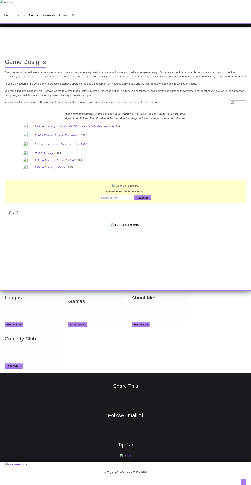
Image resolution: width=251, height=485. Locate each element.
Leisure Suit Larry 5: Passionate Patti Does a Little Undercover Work (74, 126)
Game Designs (25, 62)
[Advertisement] (125, 40)
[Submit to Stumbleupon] (119, 401)
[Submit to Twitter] (132, 401)
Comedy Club (20, 339)
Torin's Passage (44, 153)
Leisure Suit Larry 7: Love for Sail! (55, 160)
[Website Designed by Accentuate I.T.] (16, 464)
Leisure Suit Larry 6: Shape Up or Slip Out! (60, 144)
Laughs (13, 297)
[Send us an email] (132, 430)
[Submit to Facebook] (106, 401)
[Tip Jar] (126, 455)
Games (76, 301)
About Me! (143, 297)
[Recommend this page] (145, 401)
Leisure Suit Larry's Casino (50, 167)
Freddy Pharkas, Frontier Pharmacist (56, 135)
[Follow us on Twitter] (119, 430)
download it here (130, 102)
